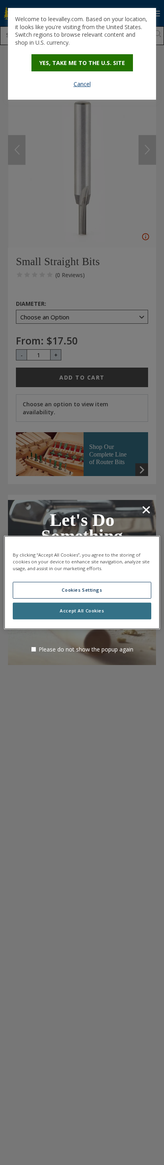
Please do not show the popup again (86, 649)
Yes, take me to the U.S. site (82, 63)
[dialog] (82, 54)
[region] (82, 582)
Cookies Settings (82, 590)
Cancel (82, 84)
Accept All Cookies (82, 611)
